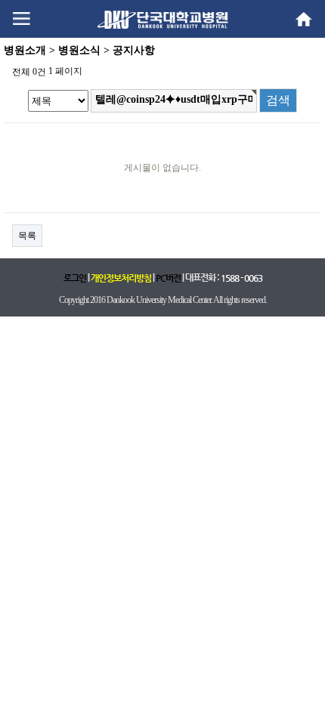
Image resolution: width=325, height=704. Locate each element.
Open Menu (21, 19)
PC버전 (168, 278)
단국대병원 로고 (162, 19)
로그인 (74, 278)
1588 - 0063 (241, 278)
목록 (27, 235)
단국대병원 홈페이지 (303, 19)
